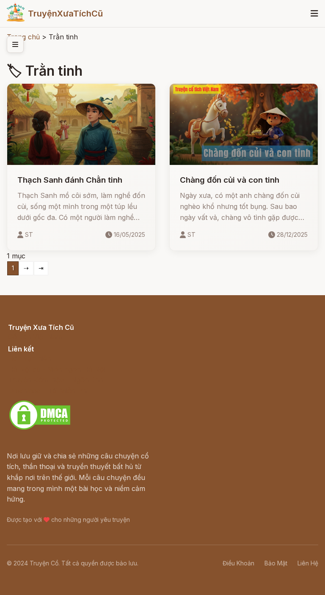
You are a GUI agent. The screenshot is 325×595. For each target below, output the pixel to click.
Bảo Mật (275, 563)
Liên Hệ (307, 563)
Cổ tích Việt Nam (35, 336)
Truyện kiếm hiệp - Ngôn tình (55, 380)
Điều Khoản (238, 563)
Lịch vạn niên (29, 358)
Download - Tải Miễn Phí (48, 391)
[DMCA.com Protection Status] (40, 428)
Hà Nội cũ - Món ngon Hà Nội (56, 369)
